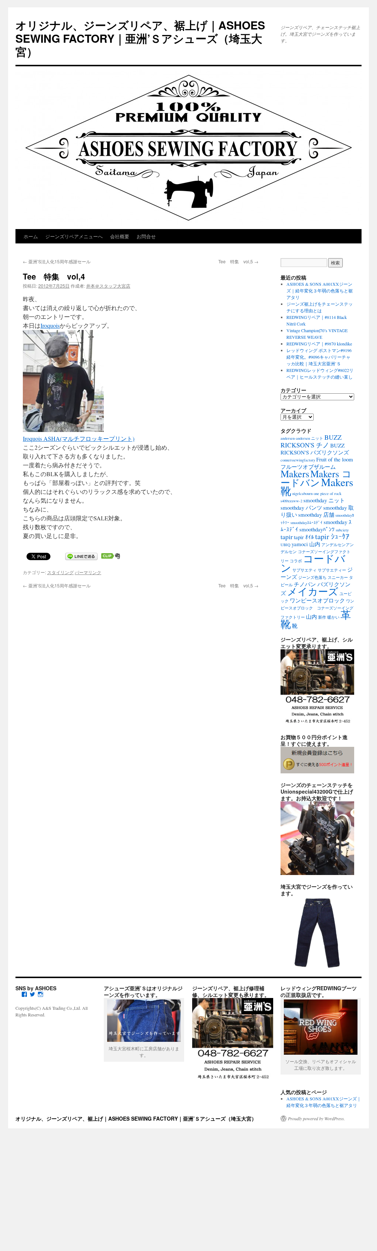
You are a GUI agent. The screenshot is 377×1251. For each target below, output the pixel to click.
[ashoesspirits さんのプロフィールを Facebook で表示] (24, 994)
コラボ (296, 560)
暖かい (333, 617)
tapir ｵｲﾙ (304, 537)
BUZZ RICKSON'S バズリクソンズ (315, 449)
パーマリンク (88, 572)
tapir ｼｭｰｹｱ (332, 536)
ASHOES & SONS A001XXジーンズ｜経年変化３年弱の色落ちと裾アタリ (319, 290)
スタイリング (60, 572)
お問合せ (146, 236)
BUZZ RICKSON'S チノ (311, 441)
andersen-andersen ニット (302, 438)
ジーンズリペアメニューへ (74, 236)
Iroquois (50, 325)
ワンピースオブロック (317, 600)
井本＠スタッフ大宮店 (108, 285)
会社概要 (119, 236)
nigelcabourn (302, 493)
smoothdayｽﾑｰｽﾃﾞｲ (306, 522)
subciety (342, 530)
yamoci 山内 (306, 544)
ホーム (31, 236)
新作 (322, 617)
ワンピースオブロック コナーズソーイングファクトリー (317, 609)
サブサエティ (304, 570)
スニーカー (338, 577)
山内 (311, 616)
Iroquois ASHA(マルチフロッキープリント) (78, 438)
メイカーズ (312, 591)
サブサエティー (332, 570)
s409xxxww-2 (291, 500)
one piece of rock (327, 493)
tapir (287, 536)
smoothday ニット (324, 500)
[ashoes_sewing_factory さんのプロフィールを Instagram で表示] (40, 994)
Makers (295, 473)
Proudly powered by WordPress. (316, 1118)
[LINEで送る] (81, 556)
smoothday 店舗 (316, 514)
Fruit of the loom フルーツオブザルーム (317, 463)
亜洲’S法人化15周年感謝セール (57, 261)
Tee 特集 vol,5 (238, 261)
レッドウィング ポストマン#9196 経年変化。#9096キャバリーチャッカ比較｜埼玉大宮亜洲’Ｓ (319, 356)
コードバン (313, 562)
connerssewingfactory (298, 460)
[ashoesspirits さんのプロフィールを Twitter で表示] (32, 994)
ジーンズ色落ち (312, 577)
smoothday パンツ (301, 507)
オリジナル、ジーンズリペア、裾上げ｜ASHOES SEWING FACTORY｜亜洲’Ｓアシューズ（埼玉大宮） (140, 38)
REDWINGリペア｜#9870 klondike (319, 344)
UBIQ (285, 544)
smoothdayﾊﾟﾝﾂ (317, 529)
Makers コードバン (316, 478)
